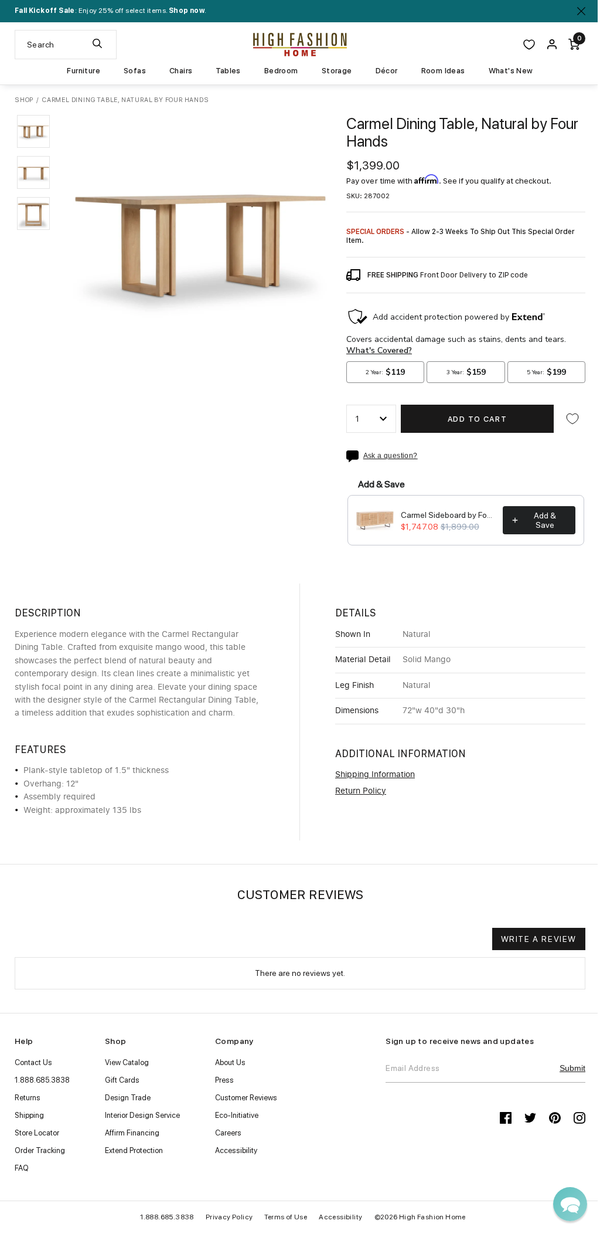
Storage (337, 71)
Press (224, 1080)
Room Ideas (443, 71)
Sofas (135, 71)
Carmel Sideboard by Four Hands (448, 515)
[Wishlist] (529, 44)
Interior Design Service (142, 1115)
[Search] (97, 44)
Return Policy (360, 791)
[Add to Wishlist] (572, 419)
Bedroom (281, 71)
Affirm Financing (132, 1132)
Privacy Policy (229, 1217)
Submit (572, 1068)
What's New (511, 71)
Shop (24, 100)
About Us (230, 1062)
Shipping (29, 1115)
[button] (33, 131)
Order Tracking (40, 1150)
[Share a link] (354, 456)
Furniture (83, 71)
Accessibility (236, 1150)
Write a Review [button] (539, 939)
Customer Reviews (246, 1097)
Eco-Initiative (236, 1115)
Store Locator (37, 1132)
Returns (27, 1097)
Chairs (180, 71)
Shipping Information (375, 774)
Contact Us (33, 1062)
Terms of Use (285, 1217)
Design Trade (128, 1097)
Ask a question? (390, 456)
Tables (228, 71)
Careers (228, 1132)
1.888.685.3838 (42, 1080)
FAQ (22, 1168)
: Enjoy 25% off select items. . (110, 10)
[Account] (552, 44)
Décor (387, 71)
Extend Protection (134, 1150)
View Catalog (127, 1062)
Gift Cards (122, 1080)
